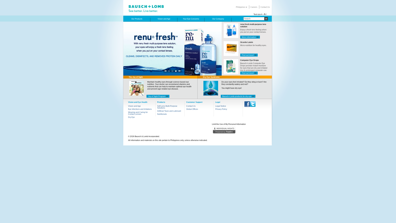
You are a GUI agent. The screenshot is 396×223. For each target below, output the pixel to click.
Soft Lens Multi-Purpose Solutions (167, 107)
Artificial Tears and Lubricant (169, 111)
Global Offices (192, 109)
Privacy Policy (221, 109)
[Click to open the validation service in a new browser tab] (197, 130)
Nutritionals (162, 114)
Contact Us (265, 7)
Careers (253, 7)
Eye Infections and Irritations (140, 109)
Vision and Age (134, 106)
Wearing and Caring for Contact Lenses (138, 113)
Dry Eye (131, 117)
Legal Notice (220, 106)
